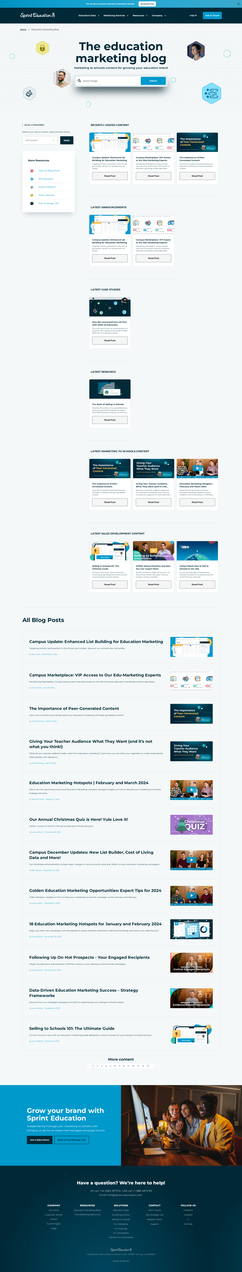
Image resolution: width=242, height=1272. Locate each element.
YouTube (188, 1224)
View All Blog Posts (49, 170)
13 (148, 1066)
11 (138, 1066)
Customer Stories (54, 1215)
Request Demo (154, 1219)
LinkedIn (188, 1215)
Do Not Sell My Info (121, 1261)
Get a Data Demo (39, 1140)
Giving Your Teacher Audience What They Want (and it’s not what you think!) (151, 487)
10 (133, 1066)
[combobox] (40, 140)
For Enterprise (121, 1224)
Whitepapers (46, 179)
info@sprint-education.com (125, 1195)
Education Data (121, 1210)
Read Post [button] (110, 176)
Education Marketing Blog (87, 1210)
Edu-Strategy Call (48, 203)
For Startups (121, 1228)
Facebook (188, 1210)
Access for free (147, 4)
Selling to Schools (121, 1219)
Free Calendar (46, 195)
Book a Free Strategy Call (72, 1140)
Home (23, 29)
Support (155, 1224)
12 (143, 1066)
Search (153, 80)
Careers (54, 1219)
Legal (54, 1228)
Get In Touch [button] (212, 15)
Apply (67, 140)
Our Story (54, 1210)
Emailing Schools (121, 1215)
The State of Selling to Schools (108, 404)
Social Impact (54, 1223)
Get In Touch (154, 1210)
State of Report (47, 187)
